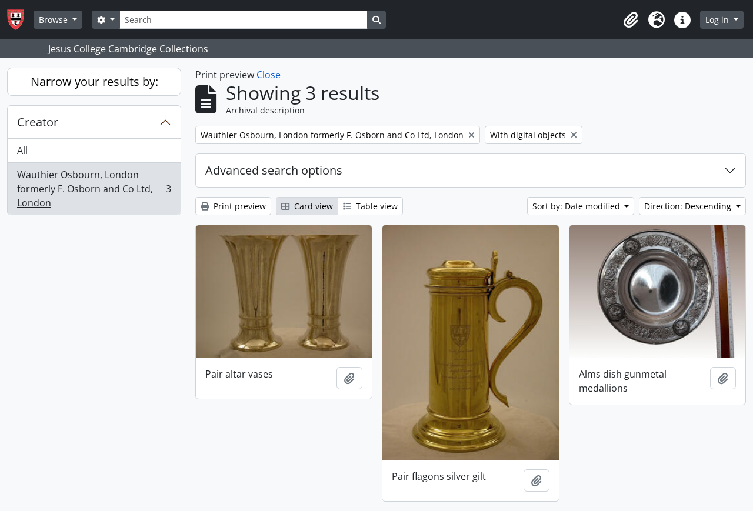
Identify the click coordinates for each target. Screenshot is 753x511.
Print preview (238, 206)
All (22, 150)
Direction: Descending (689, 206)
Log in (718, 19)
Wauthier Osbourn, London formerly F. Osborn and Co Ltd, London (93, 188)
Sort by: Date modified (577, 206)
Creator (37, 122)
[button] (631, 20)
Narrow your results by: (94, 81)
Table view (376, 206)
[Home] (20, 20)
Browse (54, 19)
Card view (312, 206)
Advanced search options (273, 170)
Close (268, 74)
